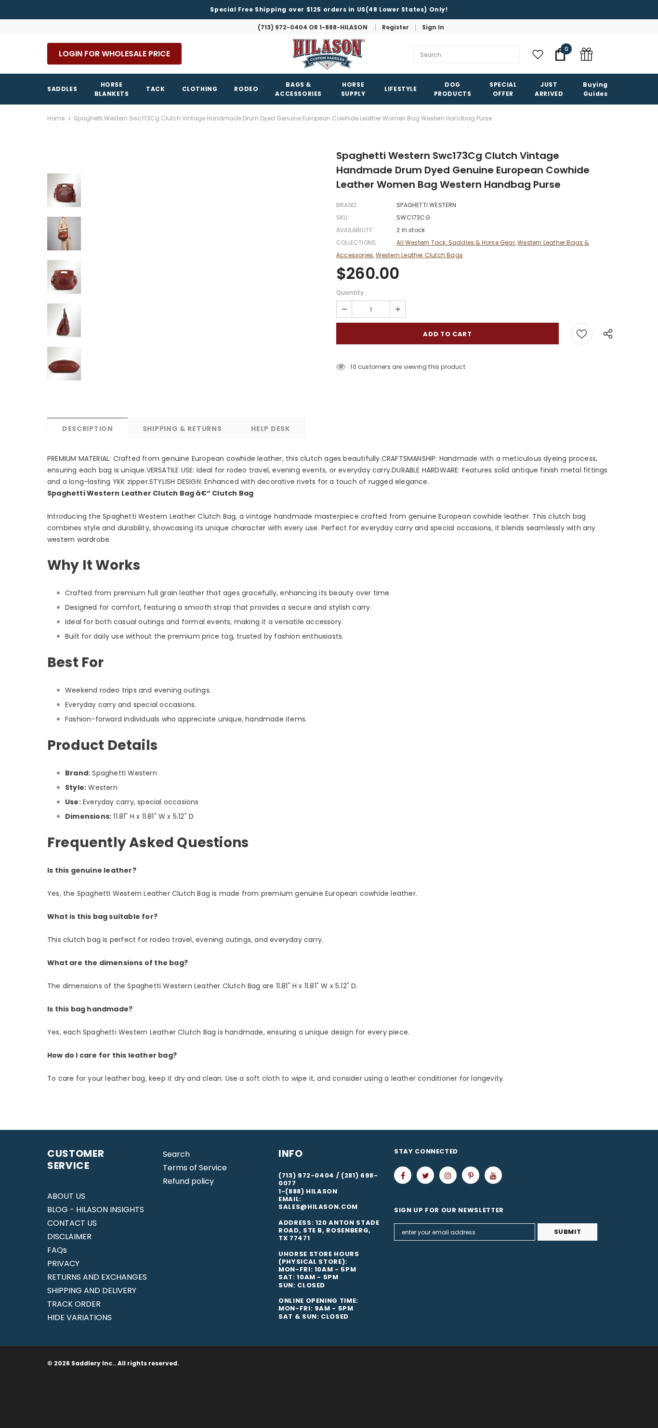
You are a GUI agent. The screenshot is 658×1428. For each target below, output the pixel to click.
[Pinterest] (470, 1175)
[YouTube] (493, 1175)
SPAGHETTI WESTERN (426, 205)
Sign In (433, 27)
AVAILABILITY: (355, 230)
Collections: (356, 242)
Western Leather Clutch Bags (419, 255)
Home (56, 118)
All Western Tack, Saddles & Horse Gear (455, 242)
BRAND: (346, 205)
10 (353, 367)
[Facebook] (402, 1175)
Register (395, 27)
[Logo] (329, 54)
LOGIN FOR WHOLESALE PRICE (114, 53)
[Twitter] (425, 1175)
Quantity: (351, 292)
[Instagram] (448, 1175)
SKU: (342, 217)
